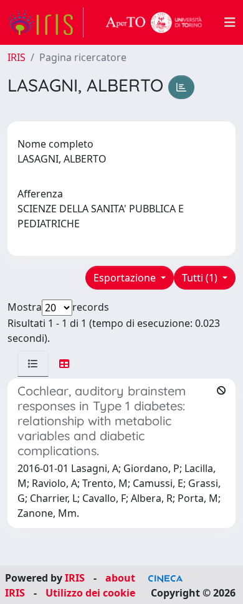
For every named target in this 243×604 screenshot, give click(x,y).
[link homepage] (45, 22)
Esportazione (125, 278)
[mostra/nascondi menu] (230, 22)
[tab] (33, 364)
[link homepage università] (154, 22)
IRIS (16, 57)
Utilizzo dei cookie (90, 593)
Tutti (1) (201, 278)
